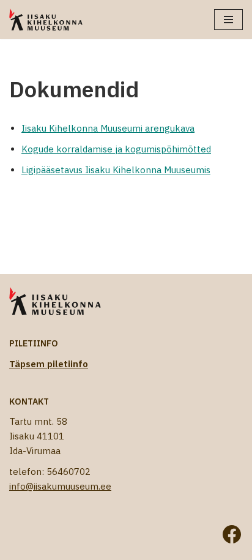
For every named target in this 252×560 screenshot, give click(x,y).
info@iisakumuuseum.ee (60, 486)
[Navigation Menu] (228, 19)
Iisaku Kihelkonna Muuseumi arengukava (108, 128)
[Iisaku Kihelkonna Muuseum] (46, 20)
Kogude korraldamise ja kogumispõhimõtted (116, 149)
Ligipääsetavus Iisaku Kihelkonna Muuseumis (115, 170)
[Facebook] (232, 534)
